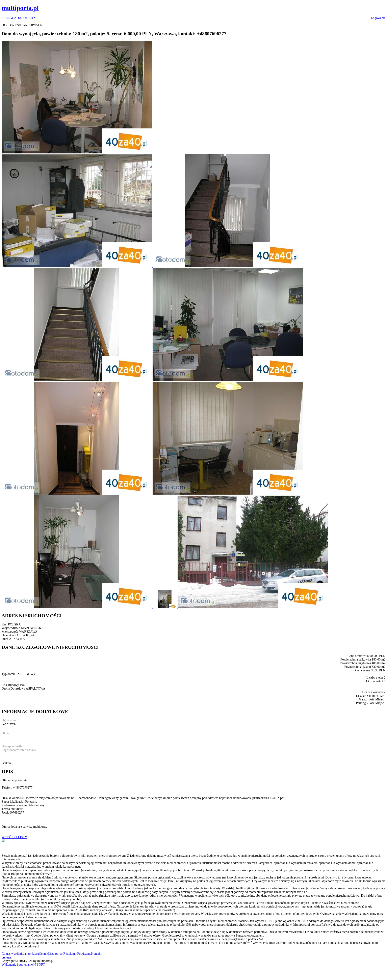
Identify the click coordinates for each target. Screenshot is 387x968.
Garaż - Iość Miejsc (371, 699)
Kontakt (96, 953)
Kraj (4, 624)
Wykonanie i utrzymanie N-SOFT (23, 964)
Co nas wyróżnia (12, 953)
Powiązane (84, 953)
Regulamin (70, 953)
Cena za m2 (362, 670)
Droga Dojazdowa (13, 688)
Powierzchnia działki (357, 666)
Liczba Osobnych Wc (370, 695)
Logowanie (378, 18)
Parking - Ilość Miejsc (370, 703)
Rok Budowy (10, 685)
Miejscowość (10, 631)
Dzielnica (8, 635)
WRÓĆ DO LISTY (14, 837)
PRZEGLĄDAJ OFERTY (19, 18)
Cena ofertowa (356, 655)
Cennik (43, 953)
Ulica (5, 639)
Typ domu (8, 674)
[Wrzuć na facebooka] (3, 841)
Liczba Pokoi (374, 681)
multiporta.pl (20, 7)
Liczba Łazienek (372, 692)
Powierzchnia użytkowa (355, 663)
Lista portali (55, 953)
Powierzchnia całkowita (355, 659)
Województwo (11, 628)
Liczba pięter (374, 677)
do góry (6, 957)
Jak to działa (31, 953)
